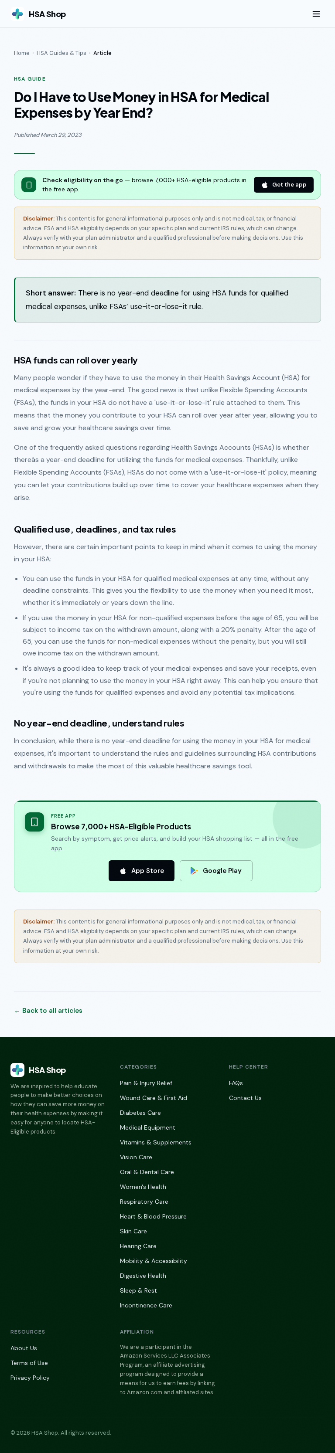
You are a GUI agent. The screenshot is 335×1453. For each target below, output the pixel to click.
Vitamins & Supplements (155, 1142)
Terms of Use (29, 1363)
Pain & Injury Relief (146, 1083)
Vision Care (136, 1157)
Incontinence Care (146, 1305)
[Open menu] (316, 14)
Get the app (289, 184)
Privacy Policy (30, 1378)
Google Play (222, 870)
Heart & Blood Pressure (153, 1216)
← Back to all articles (48, 1010)
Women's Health (143, 1187)
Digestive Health (143, 1276)
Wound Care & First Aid (153, 1098)
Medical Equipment (147, 1127)
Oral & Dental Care (147, 1172)
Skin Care (133, 1231)
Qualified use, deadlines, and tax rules (95, 528)
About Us (23, 1348)
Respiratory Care (144, 1201)
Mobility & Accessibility (153, 1261)
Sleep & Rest (138, 1290)
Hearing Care (138, 1246)
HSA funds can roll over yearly (76, 359)
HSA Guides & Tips (61, 53)
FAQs (236, 1083)
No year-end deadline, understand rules (99, 722)
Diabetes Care (140, 1113)
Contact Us (245, 1098)
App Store (147, 870)
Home (22, 53)
